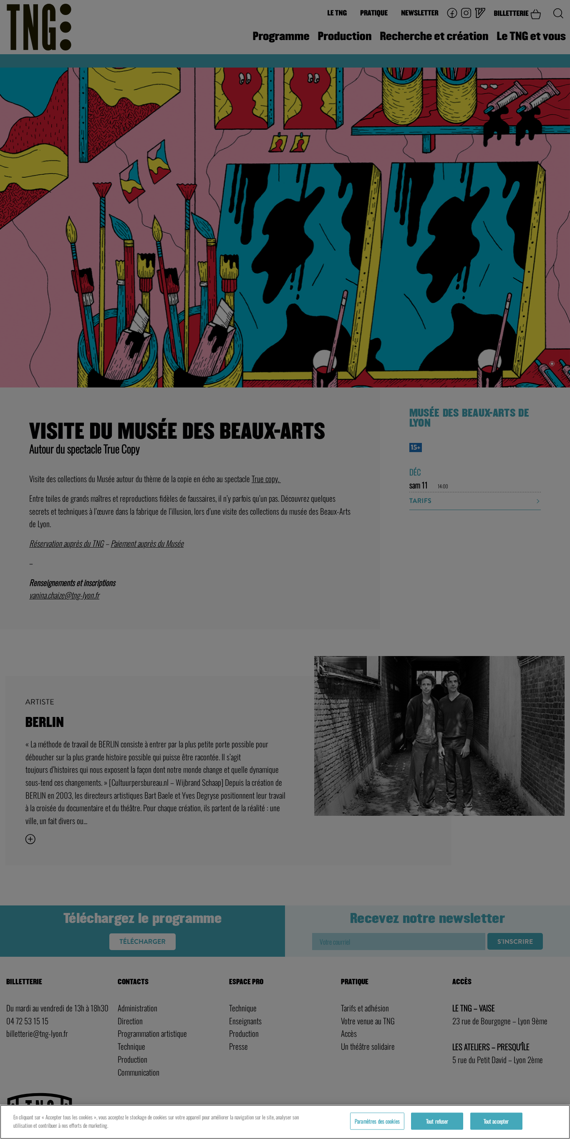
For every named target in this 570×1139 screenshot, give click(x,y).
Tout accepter (496, 1121)
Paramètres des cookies (377, 1121)
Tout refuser (437, 1121)
